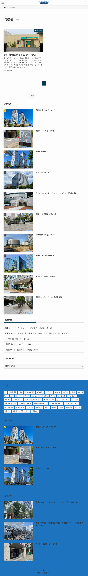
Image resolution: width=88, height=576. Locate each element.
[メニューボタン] (3, 3)
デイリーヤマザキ (10, 403)
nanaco (57, 392)
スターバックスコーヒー (33, 400)
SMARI (72, 392)
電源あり (35, 411)
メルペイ (30, 407)
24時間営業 (12, 392)
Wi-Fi (6, 396)
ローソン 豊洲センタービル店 (16, 339)
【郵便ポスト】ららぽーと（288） (18, 344)
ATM (20, 392)
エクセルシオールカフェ (40, 396)
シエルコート (17, 400)
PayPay (65, 392)
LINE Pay (49, 392)
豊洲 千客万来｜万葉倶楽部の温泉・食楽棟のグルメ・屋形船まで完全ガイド (35, 333)
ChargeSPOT (29, 392)
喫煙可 (47, 407)
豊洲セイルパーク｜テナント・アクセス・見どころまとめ (28, 328)
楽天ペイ (7, 411)
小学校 (61, 407)
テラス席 (75, 400)
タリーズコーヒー (63, 400)
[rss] (44, 570)
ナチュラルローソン (40, 403)
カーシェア (62, 396)
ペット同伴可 (8, 407)
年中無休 (69, 407)
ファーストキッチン (71, 403)
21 (5, 392)
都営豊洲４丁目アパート (21, 411)
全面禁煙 (39, 407)
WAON (80, 392)
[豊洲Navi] (44, 3)
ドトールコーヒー (25, 403)
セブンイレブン (49, 400)
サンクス (7, 400)
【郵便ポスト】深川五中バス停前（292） (21, 350)
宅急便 (54, 407)
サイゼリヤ (72, 396)
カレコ (53, 396)
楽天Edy (78, 407)
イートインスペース (22, 396)
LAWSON (40, 392)
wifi (12, 396)
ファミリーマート (56, 403)
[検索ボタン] (85, 3)
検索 (32, 96)
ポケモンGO (20, 407)
